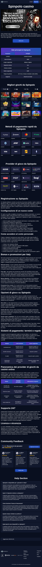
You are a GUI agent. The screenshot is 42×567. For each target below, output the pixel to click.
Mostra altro (21, 470)
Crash (25, 89)
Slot (35, 89)
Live (15, 89)
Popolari (5, 89)
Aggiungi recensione (34, 446)
